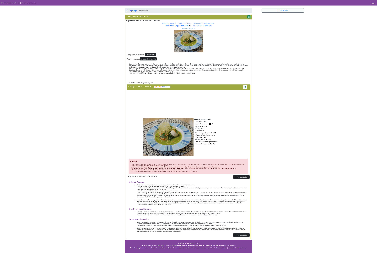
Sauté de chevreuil (220, 248)
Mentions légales (149, 246)
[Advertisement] (185, 104)
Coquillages (133, 11)
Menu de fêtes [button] (150, 55)
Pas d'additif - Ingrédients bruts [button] (177, 26)
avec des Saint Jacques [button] (148, 59)
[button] (248, 16)
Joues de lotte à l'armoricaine (237, 248)
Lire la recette (283, 10)
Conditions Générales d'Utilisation (168, 246)
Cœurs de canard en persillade (161, 248)
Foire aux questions (196, 246)
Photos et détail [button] (242, 177)
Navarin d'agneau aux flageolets (202, 248)
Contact (185, 246)
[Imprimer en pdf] (245, 87)
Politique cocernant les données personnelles (220, 246)
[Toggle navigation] (373, 3)
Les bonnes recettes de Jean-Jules (18, 3)
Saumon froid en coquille (181, 248)
